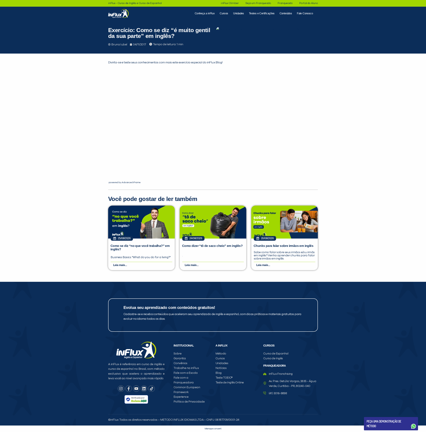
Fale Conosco (305, 13)
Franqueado (285, 3)
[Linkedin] (144, 388)
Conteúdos (286, 13)
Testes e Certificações (262, 13)
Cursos (224, 13)
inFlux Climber (230, 3)
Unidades (238, 13)
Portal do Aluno (308, 3)
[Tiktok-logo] (151, 388)
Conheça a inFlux (205, 13)
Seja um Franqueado (258, 3)
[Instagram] (121, 388)
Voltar (374, 418)
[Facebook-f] (128, 388)
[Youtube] (136, 388)
